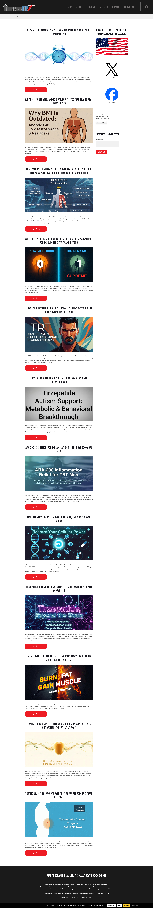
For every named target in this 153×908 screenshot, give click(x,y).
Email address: (100, 139)
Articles (104, 7)
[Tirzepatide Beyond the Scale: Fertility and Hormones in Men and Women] (59, 612)
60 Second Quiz (101, 123)
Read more (35, 89)
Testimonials (129, 7)
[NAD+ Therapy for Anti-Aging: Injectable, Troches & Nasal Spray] (59, 543)
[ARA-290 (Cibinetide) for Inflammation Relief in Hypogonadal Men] (59, 473)
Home (4, 16)
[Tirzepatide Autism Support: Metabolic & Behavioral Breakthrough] (59, 404)
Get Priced (80, 7)
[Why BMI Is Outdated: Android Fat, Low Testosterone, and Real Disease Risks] (59, 125)
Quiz (70, 7)
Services (115, 7)
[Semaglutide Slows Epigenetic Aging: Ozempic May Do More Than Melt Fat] (59, 56)
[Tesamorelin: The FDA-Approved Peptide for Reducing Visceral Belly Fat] (59, 819)
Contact (92, 7)
